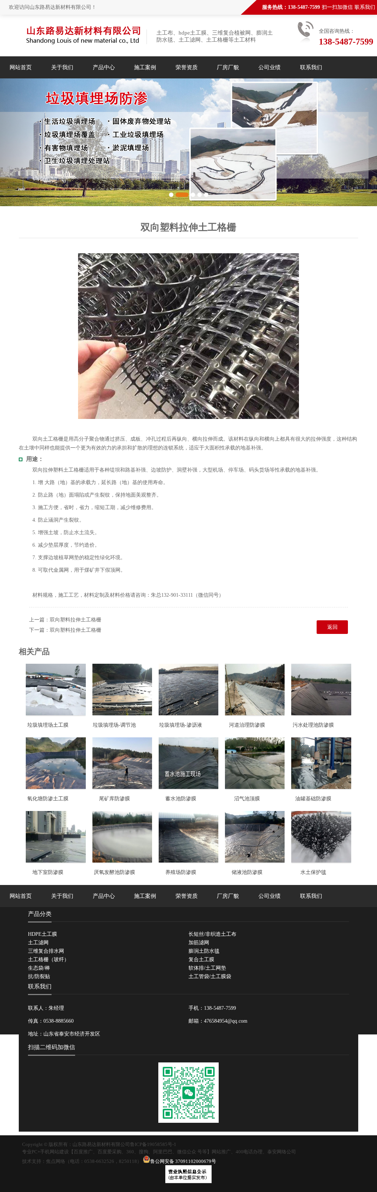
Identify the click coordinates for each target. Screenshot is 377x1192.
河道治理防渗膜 (247, 725)
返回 (332, 627)
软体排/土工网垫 (207, 968)
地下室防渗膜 (47, 872)
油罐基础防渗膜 (313, 798)
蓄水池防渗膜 (180, 798)
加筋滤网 (198, 942)
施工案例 (145, 67)
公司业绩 (269, 67)
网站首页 (21, 67)
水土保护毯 (313, 872)
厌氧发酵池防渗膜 (114, 872)
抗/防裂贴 (39, 976)
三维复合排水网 (46, 951)
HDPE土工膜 (42, 934)
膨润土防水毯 (203, 951)
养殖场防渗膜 (180, 872)
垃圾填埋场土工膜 (47, 725)
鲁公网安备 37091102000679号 (183, 1161)
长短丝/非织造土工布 (212, 934)
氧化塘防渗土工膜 (47, 798)
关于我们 (62, 67)
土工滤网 (38, 942)
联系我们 (365, 7)
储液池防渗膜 (247, 872)
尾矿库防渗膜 (114, 798)
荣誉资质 (187, 67)
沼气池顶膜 (247, 798)
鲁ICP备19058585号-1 (153, 1144)
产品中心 (104, 67)
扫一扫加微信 (337, 7)
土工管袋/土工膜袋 (209, 976)
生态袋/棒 (39, 968)
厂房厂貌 (228, 67)
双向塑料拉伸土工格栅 (75, 620)
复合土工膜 (201, 959)
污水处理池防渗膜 (313, 725)
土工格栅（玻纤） (48, 959)
